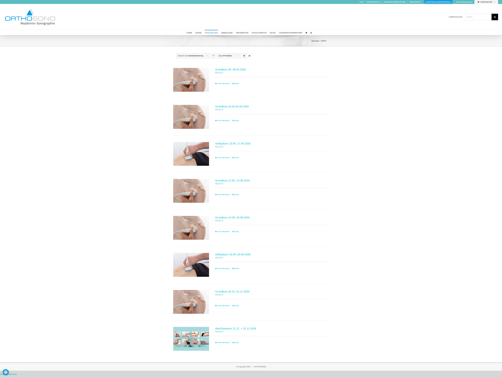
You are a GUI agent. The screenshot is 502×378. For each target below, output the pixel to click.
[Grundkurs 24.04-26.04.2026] (191, 117)
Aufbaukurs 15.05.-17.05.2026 (232, 143)
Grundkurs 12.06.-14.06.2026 (232, 180)
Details (236, 84)
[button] (311, 32)
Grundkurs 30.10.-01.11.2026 (232, 291)
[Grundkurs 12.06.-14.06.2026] (191, 191)
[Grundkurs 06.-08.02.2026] (191, 80)
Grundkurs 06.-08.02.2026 (230, 69)
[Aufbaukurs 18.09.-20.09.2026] (191, 265)
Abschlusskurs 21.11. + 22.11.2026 (235, 328)
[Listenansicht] (249, 55)
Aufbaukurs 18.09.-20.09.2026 (232, 254)
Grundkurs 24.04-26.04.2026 (232, 106)
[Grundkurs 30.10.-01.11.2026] (191, 302)
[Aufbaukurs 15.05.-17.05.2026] (191, 154)
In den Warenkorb (223, 84)
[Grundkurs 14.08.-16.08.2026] (191, 228)
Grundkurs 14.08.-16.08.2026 (232, 217)
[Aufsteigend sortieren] (213, 56)
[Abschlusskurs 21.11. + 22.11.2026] (191, 339)
